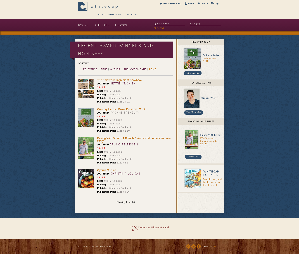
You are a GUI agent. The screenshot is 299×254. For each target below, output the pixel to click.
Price (152, 69)
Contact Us (131, 15)
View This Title (193, 73)
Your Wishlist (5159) (172, 3)
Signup (191, 3)
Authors (102, 25)
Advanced (159, 28)
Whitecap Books (103, 246)
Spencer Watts (209, 98)
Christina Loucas (125, 173)
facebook (199, 246)
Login (217, 3)
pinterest (188, 246)
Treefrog (216, 246)
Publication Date (135, 69)
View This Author (193, 112)
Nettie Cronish (123, 83)
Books (83, 25)
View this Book (193, 157)
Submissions (114, 15)
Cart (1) (204, 3)
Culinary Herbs (211, 55)
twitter (193, 246)
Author (115, 69)
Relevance (90, 69)
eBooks (121, 25)
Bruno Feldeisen (124, 144)
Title (104, 69)
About (101, 15)
